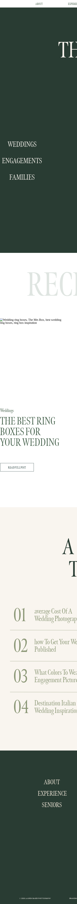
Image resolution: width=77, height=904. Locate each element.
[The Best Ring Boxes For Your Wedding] (31, 359)
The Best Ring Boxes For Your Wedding (29, 432)
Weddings (7, 410)
